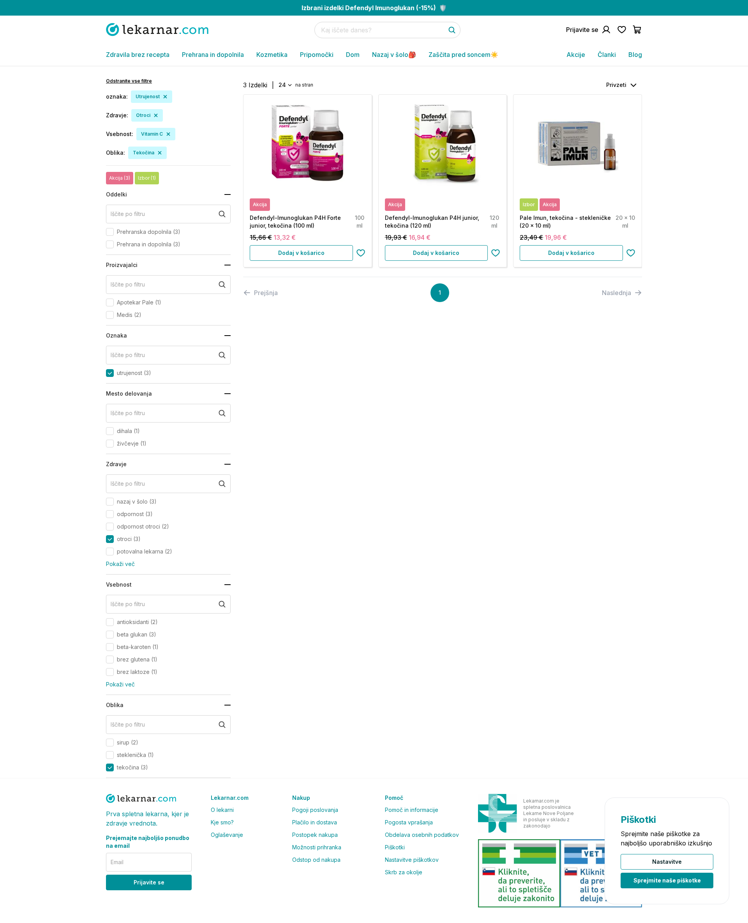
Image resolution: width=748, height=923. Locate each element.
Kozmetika (272, 54)
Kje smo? (222, 822)
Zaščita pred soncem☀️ (463, 54)
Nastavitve (667, 861)
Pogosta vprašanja (409, 822)
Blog (635, 54)
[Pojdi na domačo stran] (157, 29)
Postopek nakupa (315, 834)
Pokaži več (120, 564)
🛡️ (374, 8)
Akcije (575, 54)
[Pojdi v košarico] (637, 29)
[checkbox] (110, 232)
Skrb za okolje (403, 872)
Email (117, 862)
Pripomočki (316, 54)
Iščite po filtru (128, 213)
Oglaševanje (227, 834)
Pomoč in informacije (411, 809)
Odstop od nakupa (316, 859)
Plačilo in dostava (314, 822)
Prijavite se (149, 882)
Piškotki (395, 847)
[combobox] (284, 85)
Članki (607, 54)
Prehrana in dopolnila (213, 54)
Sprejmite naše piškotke (667, 880)
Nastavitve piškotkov (412, 859)
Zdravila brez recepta (137, 54)
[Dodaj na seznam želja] (360, 253)
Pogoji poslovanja (315, 809)
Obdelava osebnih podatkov (422, 834)
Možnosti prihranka (316, 847)
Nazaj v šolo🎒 (394, 54)
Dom (353, 54)
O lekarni (222, 809)
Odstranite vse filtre (129, 81)
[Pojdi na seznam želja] (621, 29)
